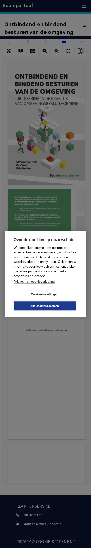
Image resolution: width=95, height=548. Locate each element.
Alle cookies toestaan (44, 305)
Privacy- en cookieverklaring (34, 281)
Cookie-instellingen (44, 294)
